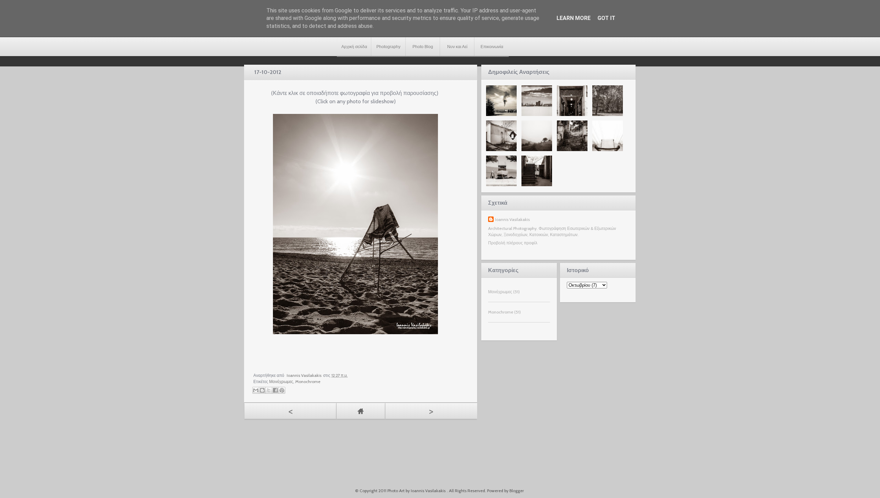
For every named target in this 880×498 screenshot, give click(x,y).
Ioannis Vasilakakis (512, 219)
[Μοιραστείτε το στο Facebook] (275, 390)
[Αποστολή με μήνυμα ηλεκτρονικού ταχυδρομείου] (255, 390)
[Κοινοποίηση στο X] (268, 390)
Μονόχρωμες (281, 381)
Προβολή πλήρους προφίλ (512, 242)
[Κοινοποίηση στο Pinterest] (281, 390)
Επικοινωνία (492, 46)
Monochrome (307, 381)
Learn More (574, 18)
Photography (388, 46)
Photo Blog (422, 46)
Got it (606, 18)
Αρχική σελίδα (354, 46)
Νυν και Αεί (457, 46)
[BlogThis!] (262, 390)
